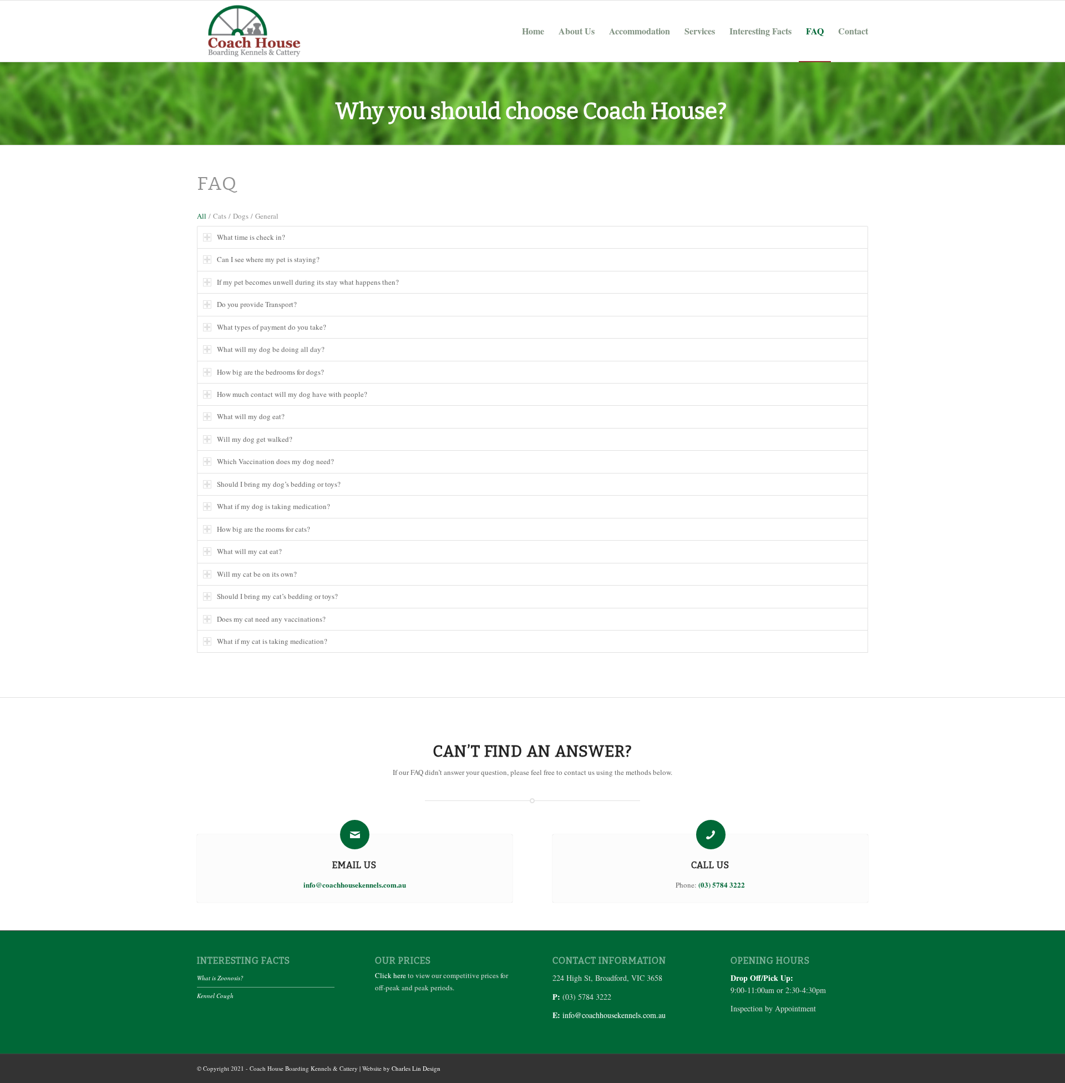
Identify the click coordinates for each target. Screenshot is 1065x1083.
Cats (219, 216)
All (201, 216)
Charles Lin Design (416, 1068)
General (266, 216)
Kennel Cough (215, 995)
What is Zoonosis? (220, 978)
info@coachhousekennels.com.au (614, 1015)
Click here (390, 975)
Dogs (240, 216)
